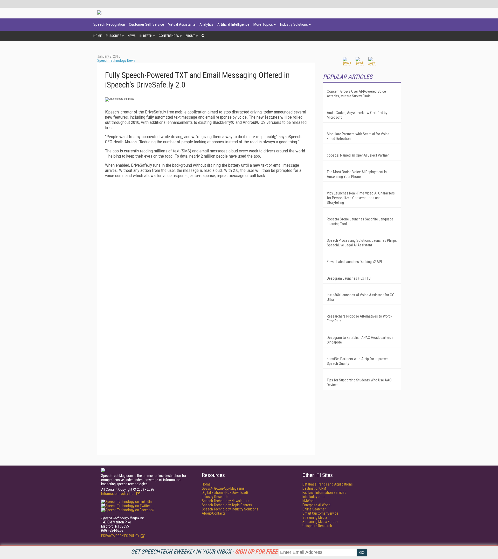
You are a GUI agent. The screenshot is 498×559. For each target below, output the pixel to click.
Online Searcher (314, 509)
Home (97, 36)
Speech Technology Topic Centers (227, 505)
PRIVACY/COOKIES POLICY (120, 536)
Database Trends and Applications (327, 484)
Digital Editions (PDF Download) (225, 492)
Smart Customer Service (320, 513)
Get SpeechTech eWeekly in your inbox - (204, 551)
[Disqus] (206, 247)
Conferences (169, 36)
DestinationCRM (314, 488)
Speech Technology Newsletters (225, 501)
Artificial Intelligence (233, 24)
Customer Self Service (146, 24)
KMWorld (308, 501)
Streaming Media (314, 517)
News (132, 36)
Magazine (223, 488)
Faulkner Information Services (324, 492)
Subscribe (113, 36)
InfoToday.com (313, 497)
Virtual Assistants (182, 24)
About (190, 36)
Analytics (206, 24)
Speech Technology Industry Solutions (230, 509)
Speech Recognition (109, 24)
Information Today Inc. (118, 493)
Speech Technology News (116, 60)
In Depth (146, 36)
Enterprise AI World (316, 505)
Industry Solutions (294, 24)
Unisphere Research (317, 526)
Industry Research (215, 497)
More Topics (263, 24)
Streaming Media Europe (320, 522)
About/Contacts (214, 513)
